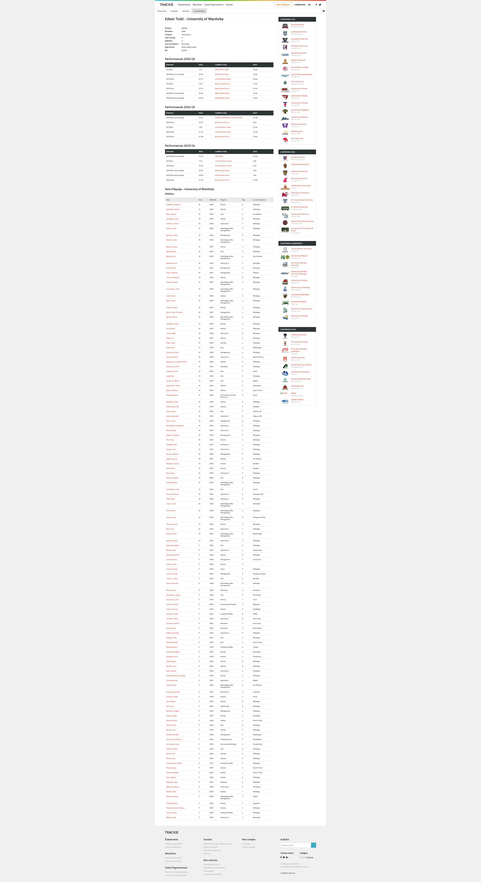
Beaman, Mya (171, 550)
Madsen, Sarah (171, 720)
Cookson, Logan (172, 282)
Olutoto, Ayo (170, 758)
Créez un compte (248, 847)
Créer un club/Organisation (175, 875)
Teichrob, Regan (172, 803)
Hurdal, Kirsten (171, 647)
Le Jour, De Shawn (172, 381)
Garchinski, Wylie (172, 352)
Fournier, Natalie (172, 604)
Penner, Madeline (172, 773)
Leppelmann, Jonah (173, 386)
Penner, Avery (171, 768)
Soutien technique (211, 847)
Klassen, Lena (171, 666)
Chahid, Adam (171, 268)
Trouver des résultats (173, 858)
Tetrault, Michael (172, 494)
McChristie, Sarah (172, 744)
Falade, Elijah (171, 333)
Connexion (246, 844)
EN (309, 4)
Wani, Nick (170, 529)
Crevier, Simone (171, 574)
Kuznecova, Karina (173, 692)
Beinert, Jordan (171, 240)
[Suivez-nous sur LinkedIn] (287, 857)
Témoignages (209, 871)
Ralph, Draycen (171, 459)
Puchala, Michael (172, 454)
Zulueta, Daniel (171, 541)
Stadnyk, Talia (171, 792)
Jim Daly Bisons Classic (223, 161)
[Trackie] (171, 833)
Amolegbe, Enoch (172, 219)
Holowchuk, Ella (172, 642)
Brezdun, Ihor (171, 256)
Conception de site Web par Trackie (294, 867)
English (302, 857)
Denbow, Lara (171, 590)
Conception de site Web (213, 874)
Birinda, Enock (171, 251)
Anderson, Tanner (172, 224)
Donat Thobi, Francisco (174, 312)
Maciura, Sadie (171, 716)
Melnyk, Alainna (172, 749)
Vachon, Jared (171, 517)
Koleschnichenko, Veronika (175, 676)
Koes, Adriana (171, 671)
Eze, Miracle (170, 329)
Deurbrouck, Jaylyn (173, 595)
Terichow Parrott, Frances (175, 808)
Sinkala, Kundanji (172, 478)
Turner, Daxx (170, 511)
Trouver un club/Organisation (176, 872)
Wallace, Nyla (171, 817)
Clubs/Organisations (213, 4)
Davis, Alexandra (172, 583)
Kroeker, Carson (172, 371)
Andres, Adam (171, 228)
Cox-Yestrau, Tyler (172, 289)
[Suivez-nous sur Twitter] (320, 5)
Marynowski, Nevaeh (174, 739)
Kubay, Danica (171, 685)
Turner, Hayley (171, 813)
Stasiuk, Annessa (172, 796)
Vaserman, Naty (172, 524)
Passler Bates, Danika (174, 763)
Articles (207, 854)
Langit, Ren (170, 376)
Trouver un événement (173, 844)
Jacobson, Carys (172, 657)
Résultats (197, 4)
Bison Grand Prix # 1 (222, 122)
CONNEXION (299, 4)
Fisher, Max (170, 348)
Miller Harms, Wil (172, 407)
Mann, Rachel (171, 725)
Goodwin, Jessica (172, 614)
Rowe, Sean (170, 473)
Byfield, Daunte (171, 263)
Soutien (229, 4)
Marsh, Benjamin (172, 395)
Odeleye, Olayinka (172, 435)
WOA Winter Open (222, 70)
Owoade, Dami (171, 445)
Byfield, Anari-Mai (172, 555)
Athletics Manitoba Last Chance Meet (228, 118)
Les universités (199, 11)
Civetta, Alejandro (172, 277)
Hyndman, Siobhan (173, 652)
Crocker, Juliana (172, 579)
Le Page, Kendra (172, 697)
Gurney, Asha (171, 628)
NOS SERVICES (283, 4)
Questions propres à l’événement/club (218, 844)
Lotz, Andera (170, 701)
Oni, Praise (170, 440)
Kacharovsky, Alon (172, 366)
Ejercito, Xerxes (171, 317)
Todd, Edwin (170, 499)
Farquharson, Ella (172, 600)
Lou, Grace (170, 706)
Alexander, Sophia (172, 545)
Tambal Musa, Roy (172, 489)
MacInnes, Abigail (172, 711)
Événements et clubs (211, 864)
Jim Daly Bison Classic (223, 79)
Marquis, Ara (170, 730)
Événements (184, 4)
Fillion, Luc (170, 338)
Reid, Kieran (170, 468)
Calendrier (174, 11)
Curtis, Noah (170, 296)
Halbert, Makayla (172, 633)
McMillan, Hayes (172, 402)
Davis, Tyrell (170, 301)
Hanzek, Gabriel (172, 357)
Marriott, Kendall (172, 735)
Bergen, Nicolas (171, 247)
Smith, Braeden (171, 482)
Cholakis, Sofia (171, 564)
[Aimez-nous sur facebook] (316, 5)
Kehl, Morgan (171, 661)
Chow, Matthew (172, 273)
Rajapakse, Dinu (172, 782)
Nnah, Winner (171, 430)
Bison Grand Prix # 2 (222, 84)
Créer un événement (173, 847)
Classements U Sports (173, 861)
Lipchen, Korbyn (172, 390)
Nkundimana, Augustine (174, 426)
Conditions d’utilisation (290, 864)
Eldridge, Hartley (172, 324)
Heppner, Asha (171, 638)
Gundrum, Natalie (172, 623)
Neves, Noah (170, 421)
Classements (161, 11)
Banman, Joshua (172, 235)
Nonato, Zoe (170, 754)
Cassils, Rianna (171, 559)
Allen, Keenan (171, 214)
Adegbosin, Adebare (173, 205)
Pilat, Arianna (171, 777)
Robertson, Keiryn (172, 787)
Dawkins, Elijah (171, 307)
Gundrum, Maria (172, 619)
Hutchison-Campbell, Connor (176, 362)
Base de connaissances (212, 850)
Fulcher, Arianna (172, 609)
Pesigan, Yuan (171, 449)
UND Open (219, 156)
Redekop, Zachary (172, 464)
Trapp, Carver (171, 504)
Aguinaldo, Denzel (172, 209)
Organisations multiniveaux (214, 868)
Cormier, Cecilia (171, 569)
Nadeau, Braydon (172, 416)
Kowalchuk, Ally (172, 680)
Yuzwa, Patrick (171, 534)
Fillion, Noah (170, 343)
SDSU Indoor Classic (222, 93)
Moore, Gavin (171, 411)
